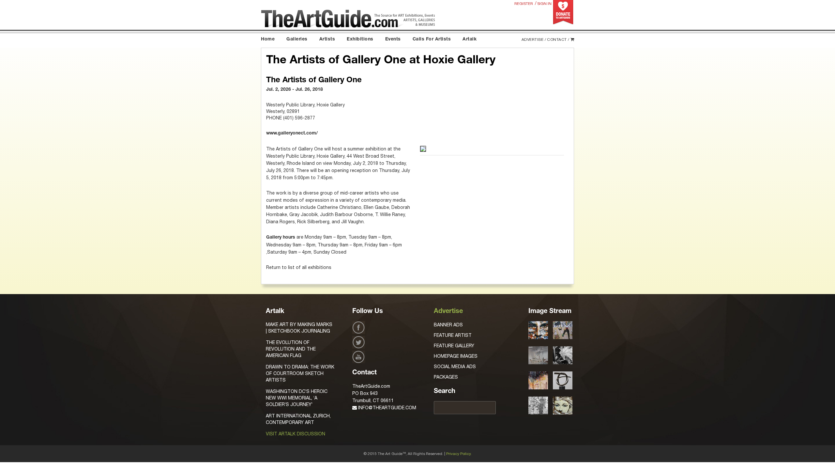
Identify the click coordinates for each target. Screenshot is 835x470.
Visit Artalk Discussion (295, 433)
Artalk (470, 39)
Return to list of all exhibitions (298, 267)
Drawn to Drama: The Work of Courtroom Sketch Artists (300, 373)
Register (523, 3)
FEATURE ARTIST (453, 335)
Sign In (544, 3)
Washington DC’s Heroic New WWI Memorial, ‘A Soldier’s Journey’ (296, 398)
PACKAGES (446, 377)
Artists (327, 39)
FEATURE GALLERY (454, 345)
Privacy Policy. (459, 453)
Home (268, 39)
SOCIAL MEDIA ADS (455, 366)
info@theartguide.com (386, 407)
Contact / (558, 39)
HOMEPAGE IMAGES (456, 356)
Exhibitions (360, 39)
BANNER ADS (448, 324)
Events (393, 39)
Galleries (297, 39)
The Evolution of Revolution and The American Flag (291, 349)
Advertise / (534, 39)
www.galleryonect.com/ (292, 133)
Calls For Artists (432, 39)
